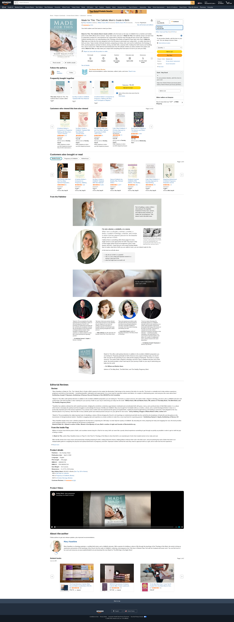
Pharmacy (203, 7)
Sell (96, 7)
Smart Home (183, 7)
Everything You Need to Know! (65, 495)
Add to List (163, 91)
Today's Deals (76, 7)
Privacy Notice (103, 616)
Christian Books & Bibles (72, 15)
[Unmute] (182, 527)
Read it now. (132, 71)
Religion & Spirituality (59, 15)
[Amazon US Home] (100, 612)
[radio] (162, 22)
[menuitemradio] (179, 527)
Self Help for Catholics (62, 473)
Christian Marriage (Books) (64, 478)
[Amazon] (6, 2)
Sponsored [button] (52, 560)
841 (137, 185)
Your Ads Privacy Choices (137, 616)
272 (154, 185)
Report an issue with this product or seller (96, 51)
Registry (108, 7)
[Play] (51, 527)
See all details (85, 65)
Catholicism (83, 15)
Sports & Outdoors (172, 7)
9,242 (102, 185)
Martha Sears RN (121, 22)
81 (66, 185)
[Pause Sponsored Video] (91, 577)
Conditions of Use (94, 616)
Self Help (89, 15)
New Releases (49, 7)
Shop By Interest (193, 7)
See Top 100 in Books (80, 471)
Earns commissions (70, 493)
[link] (82, 87)
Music (114, 7)
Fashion (101, 7)
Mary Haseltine (87, 22)
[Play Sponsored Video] (117, 573)
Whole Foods (66, 7)
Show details (122, 96)
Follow (71, 72)
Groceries (57, 7)
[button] (4, 7)
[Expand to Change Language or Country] (202, 3)
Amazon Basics (29, 7)
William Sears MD (103, 22)
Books (83, 7)
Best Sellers (39, 7)
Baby (149, 7)
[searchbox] (104, 2)
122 (84, 185)
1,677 (119, 185)
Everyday (210, 7)
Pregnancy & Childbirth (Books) (65, 475)
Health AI (10, 7)
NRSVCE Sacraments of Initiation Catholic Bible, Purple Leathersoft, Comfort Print (119, 585)
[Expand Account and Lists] (215, 3)
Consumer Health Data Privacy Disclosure (118, 616)
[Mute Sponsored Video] (91, 580)
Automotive (143, 7)
